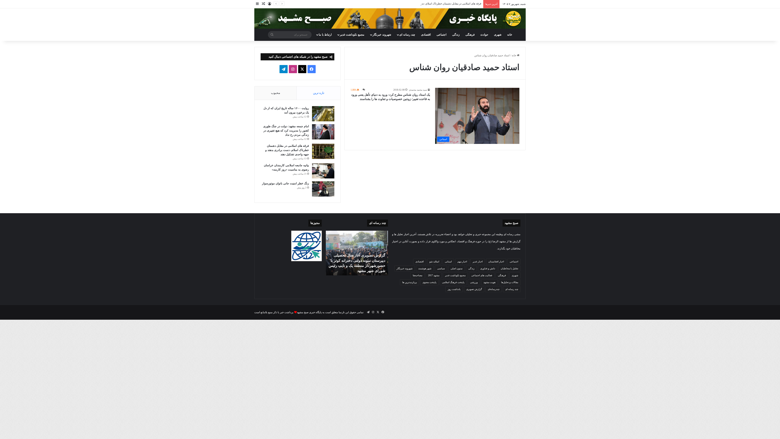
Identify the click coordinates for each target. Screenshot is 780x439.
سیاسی (441, 268)
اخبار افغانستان (496, 261)
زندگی (456, 34)
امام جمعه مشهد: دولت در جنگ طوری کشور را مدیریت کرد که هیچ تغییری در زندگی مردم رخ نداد (286, 130)
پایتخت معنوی (429, 282)
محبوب (275, 93)
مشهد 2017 (433, 275)
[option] (357, 253)
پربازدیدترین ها (409, 282)
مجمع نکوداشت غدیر (352, 34)
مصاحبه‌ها (417, 275)
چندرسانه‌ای (493, 289)
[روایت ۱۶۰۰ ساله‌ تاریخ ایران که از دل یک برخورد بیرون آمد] (323, 113)
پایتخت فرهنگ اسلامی (453, 282)
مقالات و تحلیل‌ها (509, 282)
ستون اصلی (457, 268)
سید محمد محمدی (418, 89)
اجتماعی (441, 34)
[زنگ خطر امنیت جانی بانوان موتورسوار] (323, 189)
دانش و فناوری (487, 268)
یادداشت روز (454, 289)
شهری (498, 34)
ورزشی (474, 282)
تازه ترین (318, 93)
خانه (509, 34)
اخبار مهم (462, 261)
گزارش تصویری (474, 289)
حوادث (484, 34)
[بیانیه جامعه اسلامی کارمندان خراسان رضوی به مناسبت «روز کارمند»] (323, 170)
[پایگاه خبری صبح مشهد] (390, 18)
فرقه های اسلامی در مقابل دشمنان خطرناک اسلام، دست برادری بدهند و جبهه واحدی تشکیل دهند (428, 3)
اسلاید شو (434, 261)
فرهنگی (470, 34)
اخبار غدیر (478, 261)
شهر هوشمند (424, 268)
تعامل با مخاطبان (509, 268)
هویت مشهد (489, 282)
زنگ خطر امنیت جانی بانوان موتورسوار (285, 183)
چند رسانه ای (407, 34)
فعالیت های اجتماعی (481, 275)
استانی (448, 261)
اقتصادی (426, 34)
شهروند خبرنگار (404, 268)
